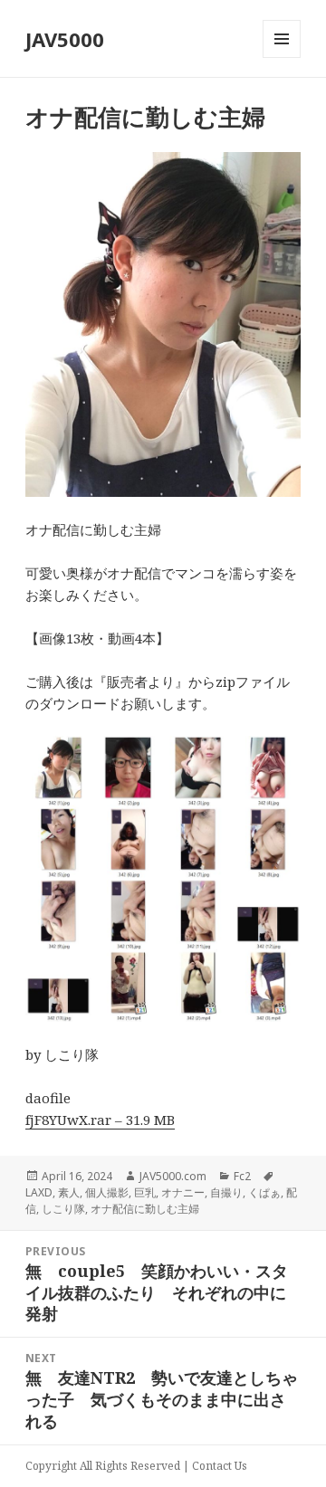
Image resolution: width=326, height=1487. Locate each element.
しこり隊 (63, 1208)
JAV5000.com (172, 1176)
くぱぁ (264, 1192)
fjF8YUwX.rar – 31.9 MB (100, 1119)
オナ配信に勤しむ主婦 (145, 1208)
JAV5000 (64, 38)
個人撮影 (107, 1192)
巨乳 (145, 1192)
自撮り (226, 1192)
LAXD (39, 1192)
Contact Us (219, 1465)
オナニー (183, 1192)
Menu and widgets (282, 57)
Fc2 (242, 1176)
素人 (69, 1192)
